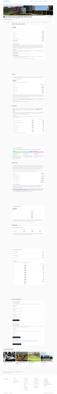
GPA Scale (45, 385)
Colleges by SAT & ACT (37, 380)
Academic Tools (45, 1)
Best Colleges (25, 381)
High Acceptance (26, 387)
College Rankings (26, 380)
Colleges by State (36, 387)
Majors (16, 22)
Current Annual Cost (15, 305)
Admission (9, 22)
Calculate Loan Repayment (16, 337)
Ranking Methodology (16, 381)
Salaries (28, 22)
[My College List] (22, 1)
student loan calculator (26, 190)
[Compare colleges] (21, 1)
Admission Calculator (44, 22)
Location (31, 22)
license (52, 14)
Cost (13, 22)
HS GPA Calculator (46, 381)
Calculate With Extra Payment (17, 344)
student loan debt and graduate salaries (20, 191)
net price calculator (39, 99)
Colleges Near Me (36, 386)
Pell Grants (27, 112)
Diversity (20, 22)
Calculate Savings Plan (16, 320)
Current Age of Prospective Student (17, 308)
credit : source (49, 14)
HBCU (24, 385)
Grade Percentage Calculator (48, 384)
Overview (5, 22)
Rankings (36, 1)
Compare (40, 1)
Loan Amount (14, 328)
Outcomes (23, 22)
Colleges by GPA (36, 381)
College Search (36, 382)
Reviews (39, 22)
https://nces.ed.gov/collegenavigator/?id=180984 (16, 371)
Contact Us (15, 382)
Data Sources (15, 380)
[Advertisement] (7, 35)
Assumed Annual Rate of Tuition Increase (18, 311)
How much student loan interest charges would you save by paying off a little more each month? (25, 340)
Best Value (25, 382)
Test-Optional (25, 386)
